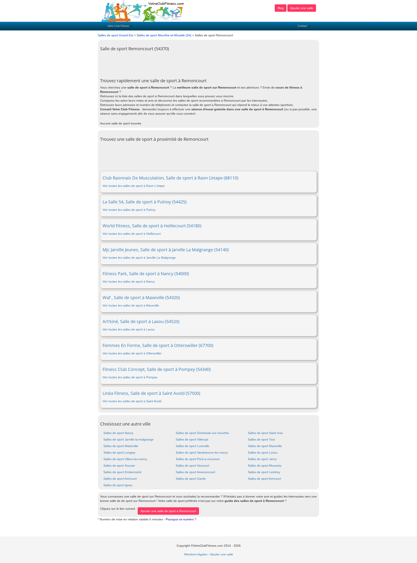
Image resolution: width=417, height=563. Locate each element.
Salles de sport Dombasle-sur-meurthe (202, 433)
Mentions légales (195, 554)
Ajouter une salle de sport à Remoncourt (168, 511)
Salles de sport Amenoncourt (195, 472)
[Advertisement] (179, 63)
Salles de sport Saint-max (265, 433)
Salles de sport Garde (191, 478)
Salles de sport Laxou (263, 452)
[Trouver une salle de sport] (143, 10)
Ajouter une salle (301, 8)
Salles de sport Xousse (119, 465)
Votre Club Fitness (118, 26)
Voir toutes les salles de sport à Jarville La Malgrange (139, 257)
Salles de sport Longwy (119, 452)
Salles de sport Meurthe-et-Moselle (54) (164, 35)
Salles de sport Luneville (192, 446)
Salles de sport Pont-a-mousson (198, 459)
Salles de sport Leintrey (264, 472)
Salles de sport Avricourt (120, 478)
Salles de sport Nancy (118, 433)
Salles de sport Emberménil (122, 472)
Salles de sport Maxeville (265, 446)
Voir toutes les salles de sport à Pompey (130, 377)
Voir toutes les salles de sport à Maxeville (131, 305)
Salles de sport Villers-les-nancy (125, 459)
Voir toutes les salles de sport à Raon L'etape (134, 186)
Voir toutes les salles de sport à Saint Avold (132, 401)
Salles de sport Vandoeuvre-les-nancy (202, 452)
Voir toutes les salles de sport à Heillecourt (132, 233)
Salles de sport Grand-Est (115, 35)
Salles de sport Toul (261, 439)
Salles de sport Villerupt (192, 439)
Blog (281, 8)
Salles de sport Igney (117, 485)
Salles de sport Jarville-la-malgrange (128, 439)
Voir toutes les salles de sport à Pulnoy (129, 209)
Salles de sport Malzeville (120, 446)
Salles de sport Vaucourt (192, 465)
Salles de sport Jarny (262, 459)
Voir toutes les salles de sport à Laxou (129, 329)
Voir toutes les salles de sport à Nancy (129, 281)
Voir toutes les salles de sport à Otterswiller (132, 353)
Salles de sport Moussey (264, 465)
